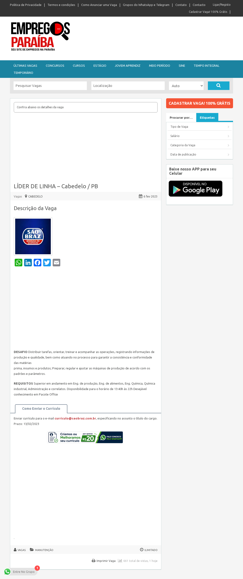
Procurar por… (181, 117)
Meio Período (159, 65)
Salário (175, 135)
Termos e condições (61, 4)
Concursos (55, 65)
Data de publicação (183, 154)
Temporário (23, 72)
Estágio (99, 65)
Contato (181, 4)
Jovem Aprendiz (127, 65)
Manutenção (44, 550)
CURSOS (79, 65)
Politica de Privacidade (26, 4)
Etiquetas (207, 117)
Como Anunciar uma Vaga (99, 4)
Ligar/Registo (222, 4)
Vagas (18, 196)
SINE (182, 65)
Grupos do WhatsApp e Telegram (146, 4)
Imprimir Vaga (106, 560)
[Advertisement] (86, 148)
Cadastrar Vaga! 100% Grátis (208, 11)
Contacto (199, 4)
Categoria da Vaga (182, 145)
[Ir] (218, 85)
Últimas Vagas (25, 65)
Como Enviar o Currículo (41, 408)
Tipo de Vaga (179, 126)
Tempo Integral (206, 65)
